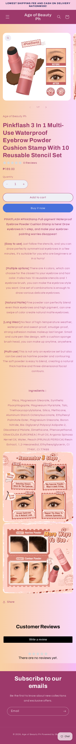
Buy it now (38, 208)
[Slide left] (30, 107)
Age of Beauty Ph (31, 734)
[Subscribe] (65, 711)
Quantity (8, 177)
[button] (7, 17)
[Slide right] (46, 107)
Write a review (38, 639)
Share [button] (10, 602)
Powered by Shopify (52, 734)
